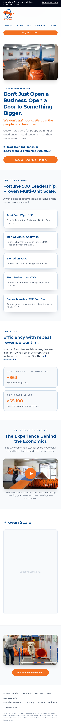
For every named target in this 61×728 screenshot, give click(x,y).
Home (6, 693)
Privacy (30, 702)
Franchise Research (13, 702)
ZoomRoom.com (12, 707)
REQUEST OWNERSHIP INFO (30, 159)
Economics (24, 25)
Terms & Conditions (46, 702)
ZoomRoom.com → (50, 3)
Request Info (31, 33)
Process (40, 25)
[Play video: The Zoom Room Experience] (30, 474)
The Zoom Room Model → (30, 672)
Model (9, 25)
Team (53, 25)
